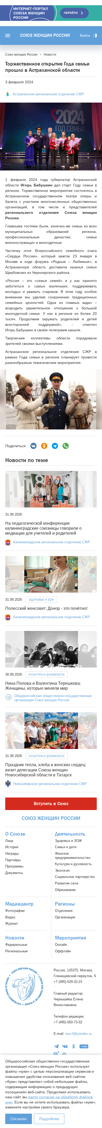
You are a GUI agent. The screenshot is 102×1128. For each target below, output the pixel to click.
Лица (9, 841)
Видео (10, 917)
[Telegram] (55, 446)
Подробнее (49, 1118)
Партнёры (13, 860)
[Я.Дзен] (84, 1046)
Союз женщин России (45, 35)
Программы (14, 866)
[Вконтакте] (33, 446)
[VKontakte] (65, 1046)
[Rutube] (56, 1054)
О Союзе (15, 834)
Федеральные (16, 945)
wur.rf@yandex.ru (78, 1034)
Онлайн (61, 945)
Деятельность (70, 834)
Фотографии (15, 911)
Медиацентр (19, 904)
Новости (14, 938)
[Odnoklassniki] (44, 446)
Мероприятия (70, 938)
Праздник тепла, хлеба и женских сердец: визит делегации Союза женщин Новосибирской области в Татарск (45, 770)
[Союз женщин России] (24, 986)
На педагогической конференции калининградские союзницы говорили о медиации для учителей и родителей (43, 528)
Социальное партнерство (75, 877)
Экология (62, 870)
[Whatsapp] (66, 446)
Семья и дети (65, 847)
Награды (12, 853)
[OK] (73, 1046)
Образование (65, 890)
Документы (14, 873)
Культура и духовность (47, 674)
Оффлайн (63, 951)
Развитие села (66, 883)
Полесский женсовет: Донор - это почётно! (46, 608)
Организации (65, 917)
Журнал (11, 923)
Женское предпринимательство (72, 856)
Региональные (16, 951)
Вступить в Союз (51, 804)
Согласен (18, 1118)
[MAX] (64, 1054)
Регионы (65, 904)
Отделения (63, 911)
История (11, 847)
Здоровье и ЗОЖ (41, 600)
